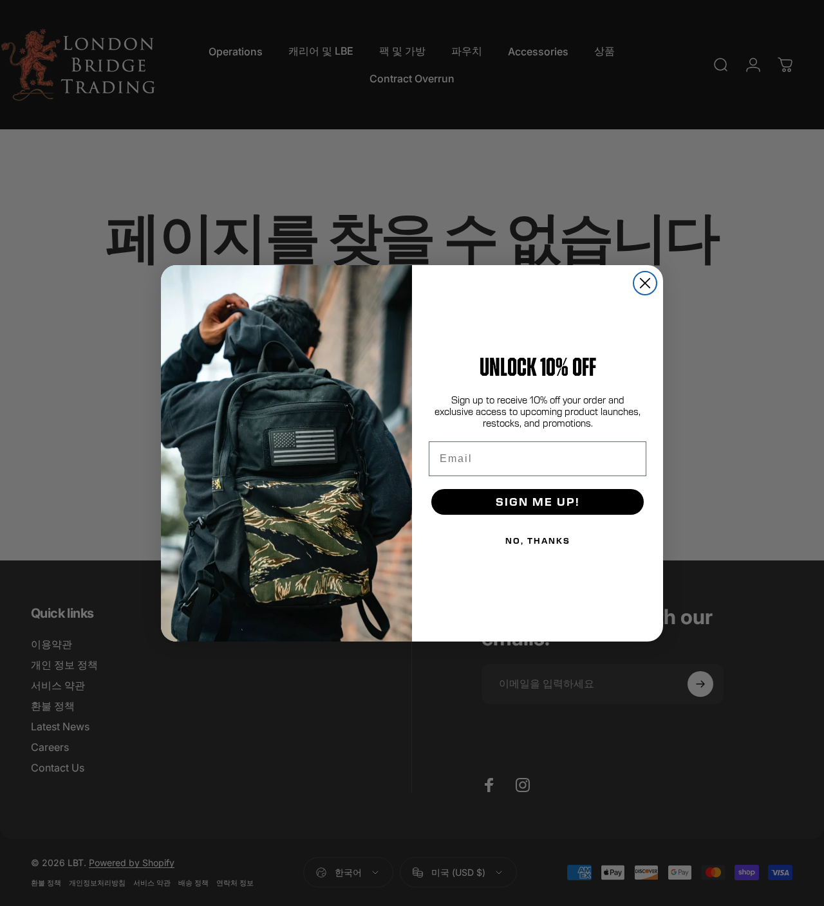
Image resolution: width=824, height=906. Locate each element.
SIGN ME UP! (538, 501)
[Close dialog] (645, 283)
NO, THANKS (537, 540)
